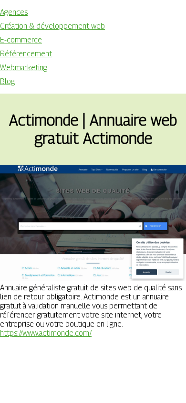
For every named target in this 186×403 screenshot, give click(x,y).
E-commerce (21, 39)
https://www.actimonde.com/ (46, 333)
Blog (7, 81)
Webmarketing (23, 67)
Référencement (26, 53)
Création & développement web (52, 26)
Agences (14, 12)
